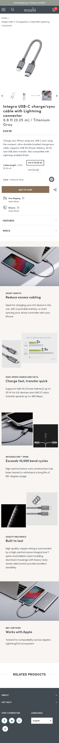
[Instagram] (19, 720)
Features (8, 220)
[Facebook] (4, 720)
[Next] (54, 95)
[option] (29, 58)
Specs (6, 230)
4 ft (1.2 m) (33, 170)
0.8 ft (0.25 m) (35, 162)
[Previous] (4, 95)
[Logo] (30, 9)
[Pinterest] (5, 729)
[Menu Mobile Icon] (3, 10)
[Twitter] (12, 720)
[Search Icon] (15, 9)
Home (4, 18)
